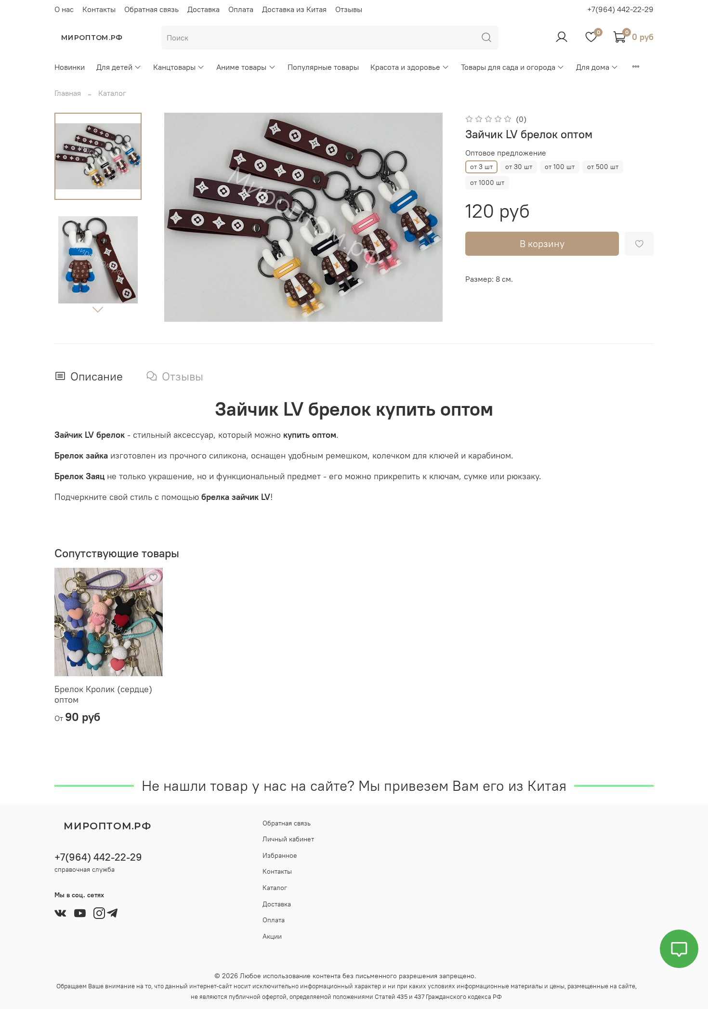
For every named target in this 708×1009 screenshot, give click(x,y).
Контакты (99, 9)
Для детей (114, 67)
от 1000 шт (487, 182)
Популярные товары (323, 67)
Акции (272, 936)
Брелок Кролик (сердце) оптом (103, 694)
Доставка (203, 9)
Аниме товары (241, 67)
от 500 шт (602, 166)
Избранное (279, 855)
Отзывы (348, 9)
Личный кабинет (288, 839)
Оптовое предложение (505, 152)
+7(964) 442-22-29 (620, 9)
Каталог (112, 93)
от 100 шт (560, 166)
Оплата (240, 9)
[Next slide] (97, 309)
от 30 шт (518, 166)
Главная (67, 93)
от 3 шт (481, 166)
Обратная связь (151, 9)
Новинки (69, 67)
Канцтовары (174, 67)
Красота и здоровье (405, 67)
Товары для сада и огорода (508, 67)
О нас (64, 9)
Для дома (592, 67)
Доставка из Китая (294, 9)
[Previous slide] (176, 217)
